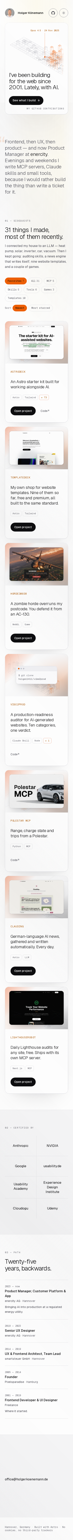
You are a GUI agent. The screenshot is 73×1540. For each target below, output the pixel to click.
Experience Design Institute (52, 1187)
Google (20, 1166)
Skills (13, 289)
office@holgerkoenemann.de (26, 1479)
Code (45, 410)
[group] (36, 68)
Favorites (16, 281)
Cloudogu (20, 1208)
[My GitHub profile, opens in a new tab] (53, 12)
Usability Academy (21, 1186)
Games (49, 289)
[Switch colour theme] (63, 12)
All (35, 281)
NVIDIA (52, 1146)
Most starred (40, 308)
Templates (16, 298)
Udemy (52, 1208)
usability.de (52, 1166)
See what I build (26, 100)
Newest (19, 308)
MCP (50, 281)
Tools (31, 289)
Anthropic (20, 1146)
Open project (23, 410)
